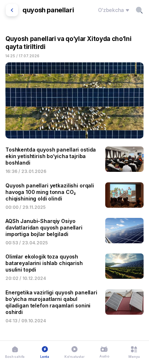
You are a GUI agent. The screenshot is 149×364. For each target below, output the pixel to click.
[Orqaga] (12, 10)
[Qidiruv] (139, 10)
